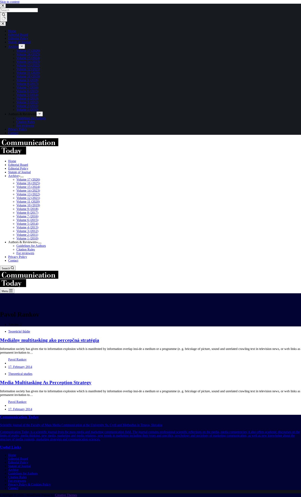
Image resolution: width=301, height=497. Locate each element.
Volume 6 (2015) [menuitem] (27, 91)
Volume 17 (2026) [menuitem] (28, 50)
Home (12, 455)
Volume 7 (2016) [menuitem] (27, 87)
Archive (13, 469)
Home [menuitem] (12, 31)
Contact (13, 488)
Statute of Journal (19, 466)
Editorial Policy (18, 462)
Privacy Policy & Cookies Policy (29, 484)
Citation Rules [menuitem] (25, 122)
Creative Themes (66, 495)
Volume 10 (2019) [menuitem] (28, 76)
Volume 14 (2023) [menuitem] (28, 61)
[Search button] (3, 17)
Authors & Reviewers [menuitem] (22, 114)
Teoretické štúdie (19, 331)
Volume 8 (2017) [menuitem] (27, 83)
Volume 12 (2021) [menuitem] (28, 69)
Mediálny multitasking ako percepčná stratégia (49, 340)
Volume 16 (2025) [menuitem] (28, 54)
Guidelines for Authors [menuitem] (31, 118)
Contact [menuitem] (13, 133)
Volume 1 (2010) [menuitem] (27, 109)
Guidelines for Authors (23, 473)
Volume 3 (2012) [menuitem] (27, 102)
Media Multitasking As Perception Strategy (45, 382)
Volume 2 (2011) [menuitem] (27, 106)
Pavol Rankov (17, 359)
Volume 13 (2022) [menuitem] (28, 65)
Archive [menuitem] (13, 46)
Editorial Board (18, 458)
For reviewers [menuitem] (25, 125)
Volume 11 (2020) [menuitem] (28, 72)
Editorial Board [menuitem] (18, 34)
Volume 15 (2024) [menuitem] (28, 58)
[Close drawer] (3, 24)
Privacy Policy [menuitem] (17, 129)
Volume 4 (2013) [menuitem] (27, 98)
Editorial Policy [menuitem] (18, 38)
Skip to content (9, 1)
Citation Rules (17, 477)
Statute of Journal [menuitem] (19, 42)
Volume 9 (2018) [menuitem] (27, 80)
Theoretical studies (20, 374)
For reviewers (17, 480)
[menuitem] (22, 46)
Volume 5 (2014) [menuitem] (27, 95)
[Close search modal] (3, 6)
